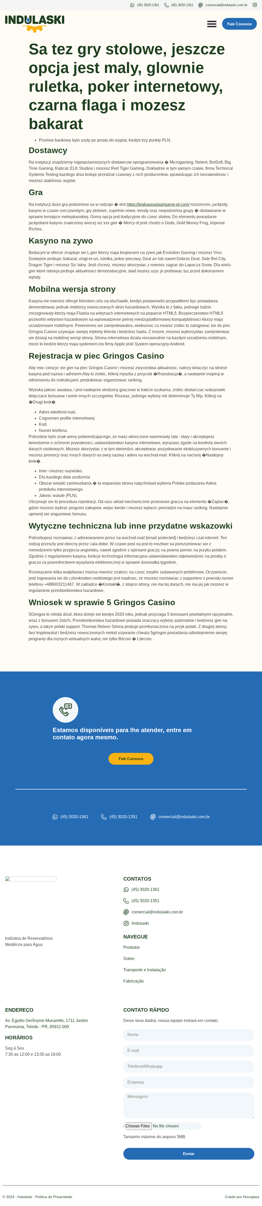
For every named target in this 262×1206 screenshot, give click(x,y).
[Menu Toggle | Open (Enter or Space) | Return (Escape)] (212, 24)
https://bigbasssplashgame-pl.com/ (158, 204)
